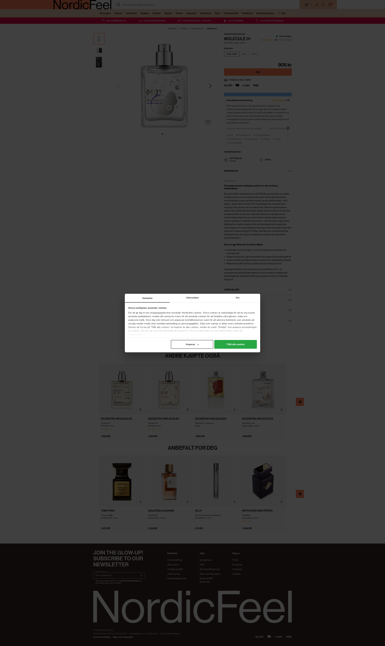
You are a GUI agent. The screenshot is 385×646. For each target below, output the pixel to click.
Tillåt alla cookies (235, 344)
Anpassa (190, 344)
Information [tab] (192, 297)
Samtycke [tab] (147, 298)
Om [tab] (237, 297)
